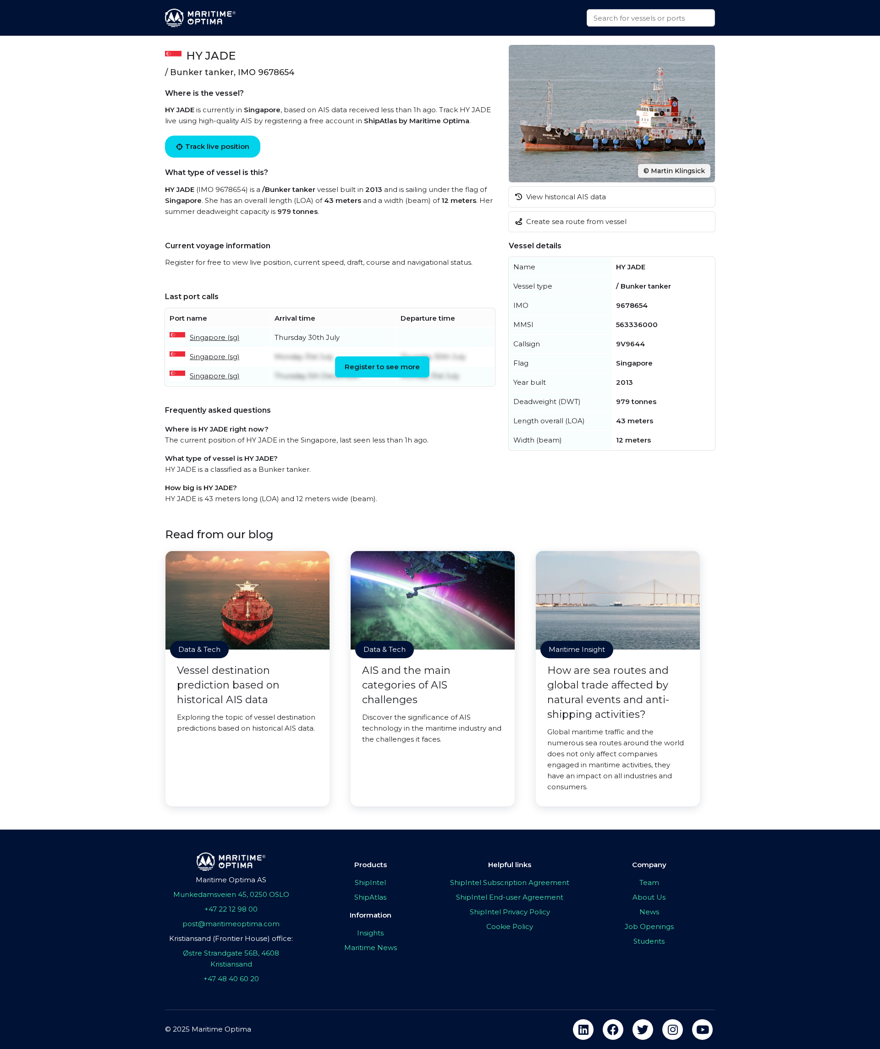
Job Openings (649, 926)
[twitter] (642, 1029)
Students (649, 941)
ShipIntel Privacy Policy (510, 911)
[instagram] (672, 1029)
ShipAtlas (370, 897)
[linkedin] (583, 1029)
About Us (649, 897)
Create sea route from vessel (575, 221)
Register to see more (382, 366)
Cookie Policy (509, 926)
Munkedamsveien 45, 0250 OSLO (231, 894)
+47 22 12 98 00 (231, 909)
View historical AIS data (565, 196)
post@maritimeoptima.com (231, 923)
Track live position (217, 146)
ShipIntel (370, 882)
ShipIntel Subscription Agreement (509, 882)
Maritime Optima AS (231, 879)
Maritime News (370, 947)
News (649, 911)
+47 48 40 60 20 (231, 978)
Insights (370, 933)
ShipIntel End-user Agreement (509, 897)
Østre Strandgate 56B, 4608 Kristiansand (231, 958)
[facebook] (613, 1029)
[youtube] (702, 1029)
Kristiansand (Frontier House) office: (231, 938)
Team (649, 882)
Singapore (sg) (215, 337)
